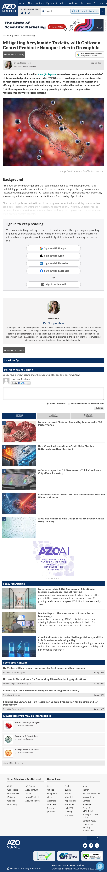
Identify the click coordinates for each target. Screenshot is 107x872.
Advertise (87, 804)
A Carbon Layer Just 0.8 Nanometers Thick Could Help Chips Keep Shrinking (69, 472)
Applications (70, 800)
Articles (50, 789)
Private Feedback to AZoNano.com (87, 403)
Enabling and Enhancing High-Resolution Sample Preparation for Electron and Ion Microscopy (50, 703)
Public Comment (57, 403)
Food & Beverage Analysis (27, 722)
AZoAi (28, 793)
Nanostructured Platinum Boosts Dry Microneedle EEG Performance (70, 423)
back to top (92, 838)
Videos (50, 797)
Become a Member (91, 793)
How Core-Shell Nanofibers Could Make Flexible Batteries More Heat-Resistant (66, 447)
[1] (19, 431)
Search (86, 789)
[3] (19, 479)
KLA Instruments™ (16, 709)
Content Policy (89, 821)
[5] (19, 527)
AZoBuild (11, 800)
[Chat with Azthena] (100, 866)
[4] (19, 503)
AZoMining (12, 804)
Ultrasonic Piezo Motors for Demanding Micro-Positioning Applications (44, 679)
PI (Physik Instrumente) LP (19, 683)
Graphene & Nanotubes (26, 736)
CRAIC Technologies (16, 672)
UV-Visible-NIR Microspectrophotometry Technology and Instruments (44, 668)
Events (68, 793)
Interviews (52, 804)
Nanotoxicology (28, 35)
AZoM (9, 786)
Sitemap (68, 811)
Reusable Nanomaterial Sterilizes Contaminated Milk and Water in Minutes (71, 496)
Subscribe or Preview (24, 725)
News (16, 35)
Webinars (51, 800)
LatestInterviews (53, 416)
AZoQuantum (31, 789)
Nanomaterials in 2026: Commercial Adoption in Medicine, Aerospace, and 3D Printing (66, 590)
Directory (51, 808)
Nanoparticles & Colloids (27, 749)
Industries (69, 804)
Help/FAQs (70, 808)
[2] (19, 455)
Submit (99, 408)
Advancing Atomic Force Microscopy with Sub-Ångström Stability (41, 690)
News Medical (32, 797)
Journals (51, 811)
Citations (10, 360)
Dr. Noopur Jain (53, 323)
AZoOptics (11, 797)
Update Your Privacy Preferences (25, 868)
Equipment (52, 793)
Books (67, 786)
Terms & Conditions (88, 809)
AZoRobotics (12, 789)
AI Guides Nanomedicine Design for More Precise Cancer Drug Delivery (71, 520)
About (85, 786)
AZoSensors (30, 786)
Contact (86, 800)
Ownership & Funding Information (89, 827)
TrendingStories (19, 416)
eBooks (68, 789)
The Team (69, 815)
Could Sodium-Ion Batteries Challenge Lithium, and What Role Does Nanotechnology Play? (71, 639)
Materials (69, 797)
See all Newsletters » (13, 763)
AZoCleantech (13, 793)
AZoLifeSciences (32, 800)
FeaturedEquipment (88, 416)
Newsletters (88, 797)
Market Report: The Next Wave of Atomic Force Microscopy (65, 615)
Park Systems (14, 695)
